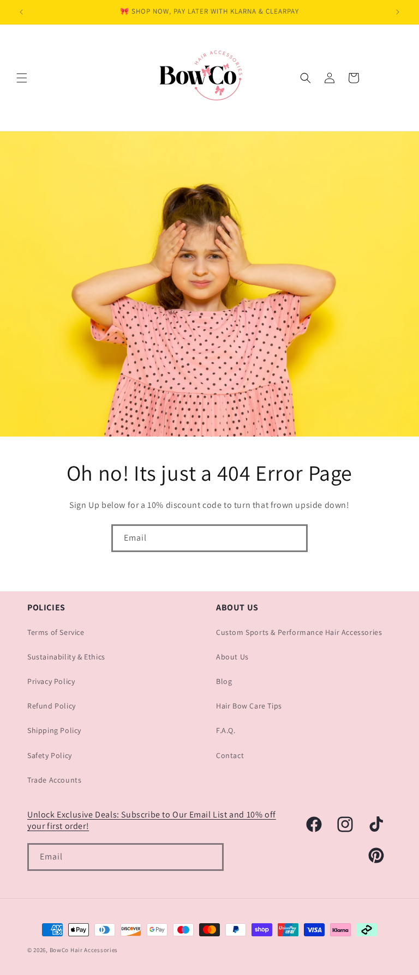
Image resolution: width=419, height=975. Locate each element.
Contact (230, 755)
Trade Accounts (54, 780)
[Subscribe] (294, 538)
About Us (232, 657)
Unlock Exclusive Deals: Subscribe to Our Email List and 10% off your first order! (151, 820)
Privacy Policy (51, 681)
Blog (224, 681)
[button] (22, 78)
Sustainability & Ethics (66, 657)
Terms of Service (56, 632)
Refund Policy (51, 706)
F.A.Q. (226, 730)
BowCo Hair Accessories (84, 950)
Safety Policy (49, 755)
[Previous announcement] (21, 12)
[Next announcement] (398, 12)
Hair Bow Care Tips (249, 706)
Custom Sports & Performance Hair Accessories (299, 632)
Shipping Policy (54, 730)
